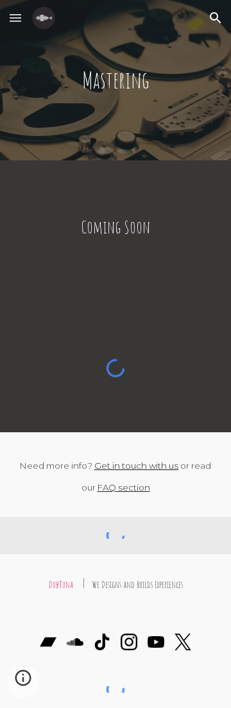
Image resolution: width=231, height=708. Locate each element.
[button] (15, 17)
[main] (115, 80)
